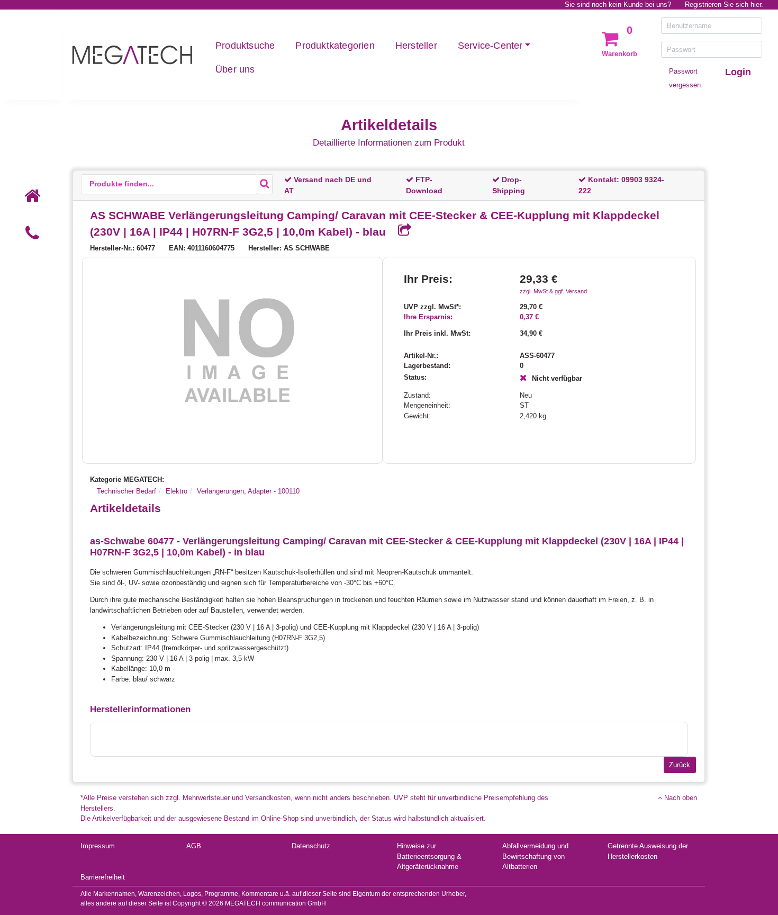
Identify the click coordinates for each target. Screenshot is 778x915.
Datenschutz (311, 846)
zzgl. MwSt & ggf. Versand (553, 291)
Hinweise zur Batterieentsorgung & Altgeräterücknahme (429, 856)
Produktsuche (245, 45)
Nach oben (679, 798)
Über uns (235, 69)
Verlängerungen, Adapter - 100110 (248, 491)
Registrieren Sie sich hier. (724, 4)
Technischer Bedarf (126, 491)
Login (738, 72)
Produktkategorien (334, 45)
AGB (193, 846)
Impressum (97, 846)
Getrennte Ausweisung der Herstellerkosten (648, 851)
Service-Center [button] (490, 45)
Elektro (176, 491)
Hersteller (416, 45)
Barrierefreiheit (102, 877)
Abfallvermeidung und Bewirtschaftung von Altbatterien (535, 856)
